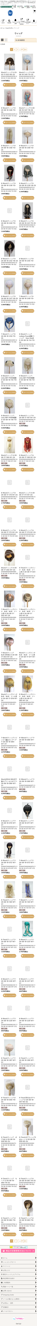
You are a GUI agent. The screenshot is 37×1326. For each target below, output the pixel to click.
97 (22, 49)
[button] (9, 21)
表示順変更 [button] (21, 40)
